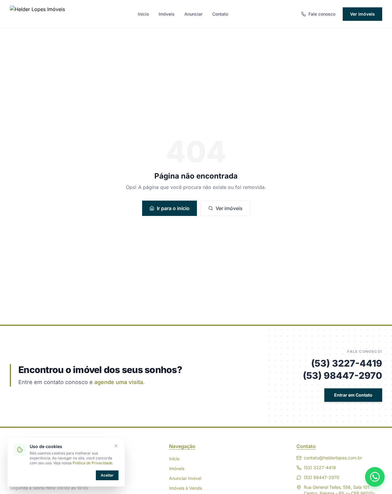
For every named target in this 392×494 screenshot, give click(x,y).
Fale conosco (321, 14)
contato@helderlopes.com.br (333, 457)
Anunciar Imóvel (185, 478)
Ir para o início (173, 208)
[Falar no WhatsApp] (375, 477)
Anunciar (193, 14)
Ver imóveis (362, 14)
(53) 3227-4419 (346, 363)
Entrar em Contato (353, 395)
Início (143, 14)
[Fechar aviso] (116, 446)
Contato (220, 14)
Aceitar (107, 475)
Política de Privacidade (92, 463)
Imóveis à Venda (185, 488)
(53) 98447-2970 (342, 375)
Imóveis (167, 14)
